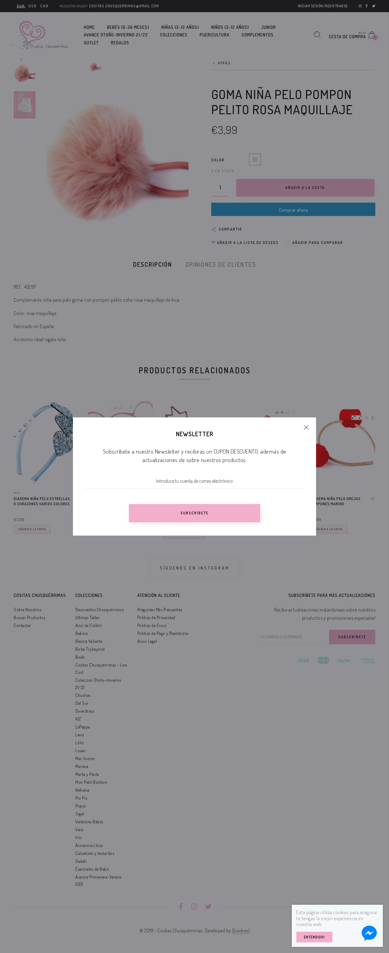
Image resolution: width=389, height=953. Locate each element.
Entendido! (314, 937)
